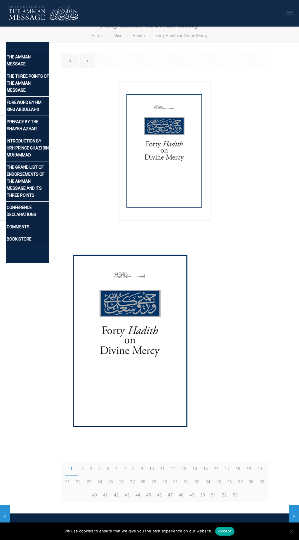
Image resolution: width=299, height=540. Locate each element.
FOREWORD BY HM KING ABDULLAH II (24, 106)
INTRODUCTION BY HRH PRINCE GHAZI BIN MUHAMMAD (28, 148)
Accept (225, 531)
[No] (292, 531)
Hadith (139, 35)
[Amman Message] (44, 13)
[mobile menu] (290, 13)
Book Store (19, 239)
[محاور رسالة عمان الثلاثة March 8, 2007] (5, 516)
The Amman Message (19, 60)
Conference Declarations (21, 211)
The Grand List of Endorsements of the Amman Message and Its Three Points (25, 181)
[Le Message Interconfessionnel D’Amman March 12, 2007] (294, 516)
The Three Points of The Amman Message (28, 83)
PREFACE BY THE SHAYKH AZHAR (23, 125)
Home (97, 35)
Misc (118, 35)
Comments (18, 226)
